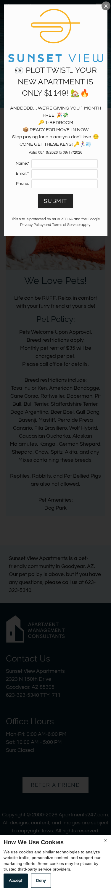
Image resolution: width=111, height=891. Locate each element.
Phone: (22, 183)
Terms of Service (66, 225)
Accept (15, 881)
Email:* (22, 173)
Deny (41, 881)
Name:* (22, 163)
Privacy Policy (32, 225)
